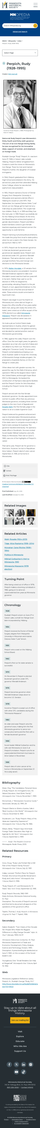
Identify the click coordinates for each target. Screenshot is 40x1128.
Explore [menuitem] (20, 1036)
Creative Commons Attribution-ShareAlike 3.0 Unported (18, 485)
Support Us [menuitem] (20, 1051)
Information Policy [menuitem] (17, 1119)
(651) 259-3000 (13, 1087)
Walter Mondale (15, 268)
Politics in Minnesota (13, 555)
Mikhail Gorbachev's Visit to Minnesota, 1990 (16, 560)
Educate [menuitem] (20, 1041)
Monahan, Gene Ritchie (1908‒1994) (18, 549)
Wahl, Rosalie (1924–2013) (15, 539)
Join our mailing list (20, 1020)
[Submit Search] (35, 26)
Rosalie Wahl (7, 407)
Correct (8, 471)
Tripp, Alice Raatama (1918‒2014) (19, 543)
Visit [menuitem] (20, 1031)
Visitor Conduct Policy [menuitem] (21, 1121)
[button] (35, 5)
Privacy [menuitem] (6, 1119)
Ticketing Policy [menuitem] (31, 1119)
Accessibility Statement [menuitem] (21, 1123)
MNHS (4, 41)
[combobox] (20, 25)
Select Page (9, 53)
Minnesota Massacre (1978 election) (16, 567)
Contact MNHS (27, 1087)
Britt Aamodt (12, 74)
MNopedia (12, 41)
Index (19, 41)
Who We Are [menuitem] (20, 1046)
